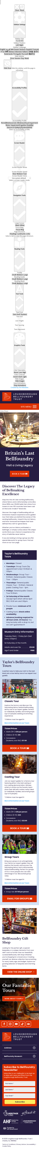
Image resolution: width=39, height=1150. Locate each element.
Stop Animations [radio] (20, 385)
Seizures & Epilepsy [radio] (14, 127)
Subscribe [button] (20, 1102)
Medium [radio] (20, 174)
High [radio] (24, 372)
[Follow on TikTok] (22, 1024)
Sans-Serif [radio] (16, 314)
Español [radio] (29, 49)
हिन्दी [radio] (6, 52)
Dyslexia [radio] (24, 127)
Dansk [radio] (16, 49)
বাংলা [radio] (12, 49)
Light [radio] (24, 377)
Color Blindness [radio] (18, 123)
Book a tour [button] (18, 474)
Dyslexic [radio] (24, 314)
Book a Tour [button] (18, 748)
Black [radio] (17, 225)
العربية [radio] (8, 49)
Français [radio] (36, 49)
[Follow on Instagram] (10, 1024)
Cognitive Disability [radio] (26, 125)
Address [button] (7, 1048)
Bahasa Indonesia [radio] (15, 52)
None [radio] (3, 123)
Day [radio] (22, 58)
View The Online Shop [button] (19, 971)
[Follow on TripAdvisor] (28, 1024)
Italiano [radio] (25, 52)
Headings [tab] (13, 234)
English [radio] (2, 49)
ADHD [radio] (30, 127)
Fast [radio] (25, 174)
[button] (35, 407)
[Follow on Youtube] (16, 1024)
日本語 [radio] (31, 52)
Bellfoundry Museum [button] (13, 1056)
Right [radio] (21, 45)
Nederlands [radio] (8, 54)
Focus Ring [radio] (20, 230)
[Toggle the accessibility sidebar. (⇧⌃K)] (0, 2)
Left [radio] (17, 45)
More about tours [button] (13, 998)
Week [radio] (27, 58)
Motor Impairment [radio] (12, 125)
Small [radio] (14, 275)
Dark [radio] (20, 377)
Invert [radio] (15, 377)
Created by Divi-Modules (19, 387)
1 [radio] (16, 41)
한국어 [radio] (36, 52)
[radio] (19, 169)
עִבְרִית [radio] (3, 52)
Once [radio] (12, 58)
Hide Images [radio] (19, 381)
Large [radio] (26, 275)
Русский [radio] (25, 54)
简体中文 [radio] (32, 54)
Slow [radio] (14, 174)
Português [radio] (17, 54)
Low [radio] (20, 372)
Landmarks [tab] (21, 234)
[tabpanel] (19, 236)
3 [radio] (19, 41)
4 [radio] (21, 41)
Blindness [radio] (9, 123)
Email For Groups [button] (18, 898)
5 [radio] (22, 41)
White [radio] (22, 225)
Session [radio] (17, 58)
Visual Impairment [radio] (31, 123)
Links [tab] (28, 234)
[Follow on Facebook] (4, 1024)
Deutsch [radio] (22, 49)
